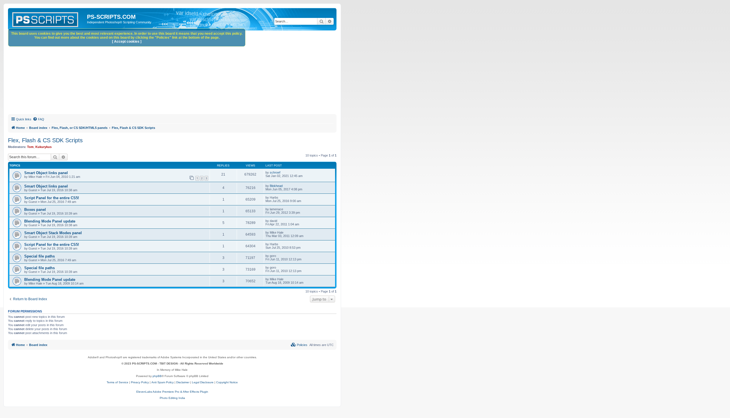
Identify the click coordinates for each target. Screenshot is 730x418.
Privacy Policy (140, 382)
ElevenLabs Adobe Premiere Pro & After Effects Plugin (172, 391)
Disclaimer (182, 382)
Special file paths (39, 256)
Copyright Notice (227, 382)
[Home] (48, 18)
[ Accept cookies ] (126, 42)
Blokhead (276, 186)
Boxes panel (35, 209)
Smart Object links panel (46, 173)
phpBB (157, 376)
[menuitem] (38, 119)
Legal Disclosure (203, 382)
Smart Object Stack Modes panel (53, 233)
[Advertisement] (179, 73)
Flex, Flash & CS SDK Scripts (45, 140)
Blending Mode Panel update (49, 221)
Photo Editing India (172, 398)
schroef (275, 172)
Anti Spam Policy (162, 382)
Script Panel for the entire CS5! (51, 198)
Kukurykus (43, 147)
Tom (30, 147)
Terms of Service (117, 382)
